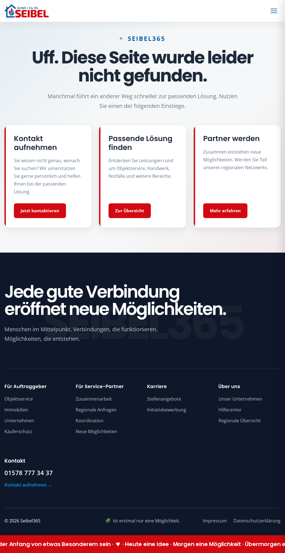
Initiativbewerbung (166, 410)
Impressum (215, 521)
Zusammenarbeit (94, 399)
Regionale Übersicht (239, 421)
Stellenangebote (164, 399)
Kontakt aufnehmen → (28, 485)
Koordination (90, 421)
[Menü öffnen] (275, 11)
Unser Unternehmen (240, 399)
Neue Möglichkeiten (96, 431)
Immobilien (16, 410)
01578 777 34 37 (28, 473)
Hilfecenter (230, 410)
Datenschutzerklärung (257, 521)
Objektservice (18, 399)
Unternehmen (19, 421)
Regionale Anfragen (96, 410)
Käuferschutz (18, 431)
